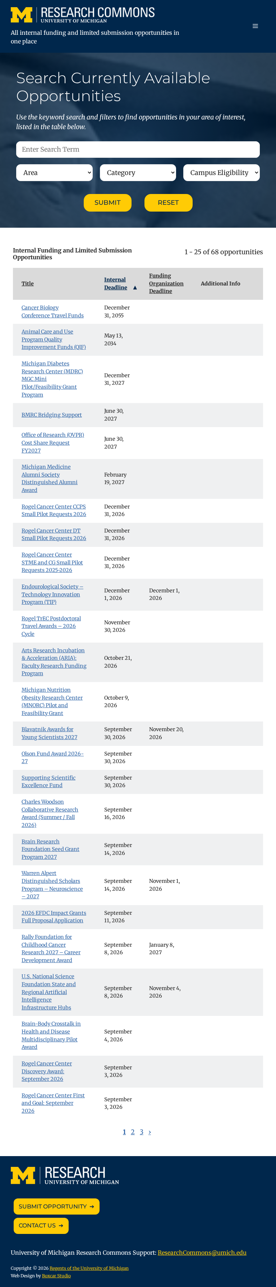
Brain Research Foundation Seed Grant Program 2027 (50, 849)
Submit (108, 203)
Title (28, 283)
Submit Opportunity (53, 1206)
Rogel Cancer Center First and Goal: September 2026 (53, 1103)
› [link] (149, 1132)
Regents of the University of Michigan (89, 1268)
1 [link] (124, 1132)
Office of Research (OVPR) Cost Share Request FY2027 (53, 443)
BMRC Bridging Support (52, 415)
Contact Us (37, 1225)
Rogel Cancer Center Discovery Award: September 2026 (47, 1071)
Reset (168, 203)
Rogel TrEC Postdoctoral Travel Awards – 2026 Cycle (51, 626)
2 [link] (133, 1132)
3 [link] (141, 1132)
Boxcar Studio (56, 1275)
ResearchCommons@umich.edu (202, 1252)
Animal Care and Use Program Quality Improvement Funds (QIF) (54, 339)
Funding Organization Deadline (166, 283)
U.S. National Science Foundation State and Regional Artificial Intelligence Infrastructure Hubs (49, 992)
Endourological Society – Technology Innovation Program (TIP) (52, 594)
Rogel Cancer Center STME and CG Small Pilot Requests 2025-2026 (52, 562)
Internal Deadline (115, 283)
